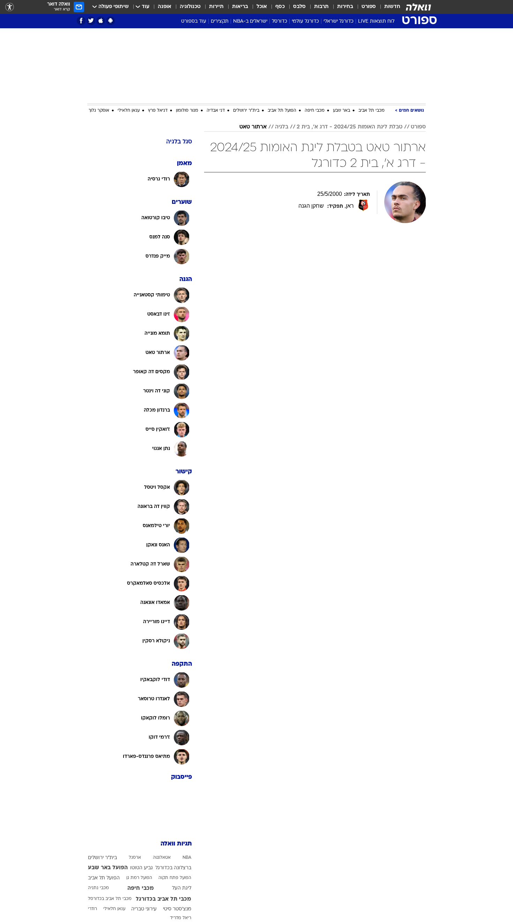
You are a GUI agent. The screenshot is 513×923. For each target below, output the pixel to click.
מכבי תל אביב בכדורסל (110, 899)
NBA (187, 858)
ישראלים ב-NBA (250, 21)
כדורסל (279, 21)
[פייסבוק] (81, 20)
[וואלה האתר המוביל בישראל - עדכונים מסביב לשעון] (418, 6)
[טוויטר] (91, 20)
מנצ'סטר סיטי (177, 909)
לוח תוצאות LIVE (376, 21)
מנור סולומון (187, 111)
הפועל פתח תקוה (174, 878)
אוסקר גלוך (99, 111)
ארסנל (135, 858)
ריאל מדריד (180, 918)
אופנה (164, 6)
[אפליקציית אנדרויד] (110, 20)
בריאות (240, 6)
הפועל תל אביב (282, 111)
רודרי (92, 909)
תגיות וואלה (176, 844)
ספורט (369, 6)
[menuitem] (388, 7)
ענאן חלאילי (129, 111)
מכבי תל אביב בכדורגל (163, 899)
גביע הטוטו (141, 868)
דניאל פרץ (158, 111)
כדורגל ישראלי (339, 21)
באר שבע (341, 111)
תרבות (321, 6)
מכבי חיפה (315, 111)
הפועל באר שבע (108, 868)
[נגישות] (9, 7)
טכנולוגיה (190, 6)
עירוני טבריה (144, 909)
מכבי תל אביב (371, 111)
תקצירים (220, 21)
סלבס (299, 6)
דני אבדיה (216, 111)
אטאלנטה (162, 858)
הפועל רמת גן (139, 878)
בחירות (345, 6)
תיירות (216, 6)
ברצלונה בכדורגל (173, 868)
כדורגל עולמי (305, 21)
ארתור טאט (253, 127)
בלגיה (281, 127)
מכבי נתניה (98, 888)
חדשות (392, 6)
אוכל (261, 6)
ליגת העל (181, 888)
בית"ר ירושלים (246, 111)
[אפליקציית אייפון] (100, 20)
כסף (280, 6)
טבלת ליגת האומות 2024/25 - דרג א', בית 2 (349, 127)
